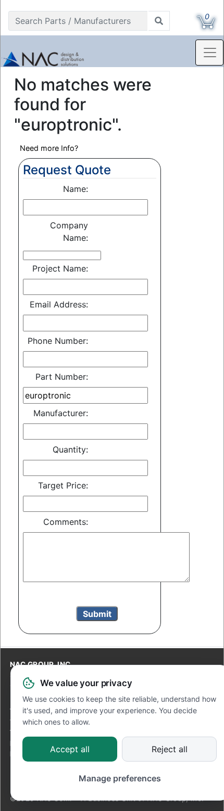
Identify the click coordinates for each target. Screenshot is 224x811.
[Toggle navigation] (209, 53)
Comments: (65, 522)
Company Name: (69, 231)
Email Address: (59, 304)
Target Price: (63, 485)
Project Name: (60, 268)
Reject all (170, 749)
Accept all (70, 749)
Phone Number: (58, 341)
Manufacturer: (60, 413)
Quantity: (70, 449)
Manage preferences (120, 778)
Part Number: (61, 376)
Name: (75, 189)
